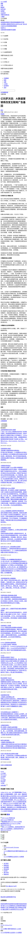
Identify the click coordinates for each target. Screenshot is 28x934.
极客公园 (14, 907)
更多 (8, 814)
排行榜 (10, 22)
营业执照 (3, 897)
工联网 (10, 907)
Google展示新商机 (9, 644)
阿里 (8, 695)
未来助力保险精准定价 (11, 597)
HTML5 (3, 642)
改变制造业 (7, 465)
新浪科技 (3, 904)
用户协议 (6, 872)
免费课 (2, 11)
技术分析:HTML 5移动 (10, 546)
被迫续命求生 (7, 680)
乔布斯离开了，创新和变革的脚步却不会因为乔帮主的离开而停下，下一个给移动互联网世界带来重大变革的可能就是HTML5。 (14, 550)
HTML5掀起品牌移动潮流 (11, 627)
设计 (10, 678)
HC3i (13, 847)
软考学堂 (21, 22)
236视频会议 (20, 907)
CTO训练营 (21, 856)
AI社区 (6, 84)
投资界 (13, 909)
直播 (14, 29)
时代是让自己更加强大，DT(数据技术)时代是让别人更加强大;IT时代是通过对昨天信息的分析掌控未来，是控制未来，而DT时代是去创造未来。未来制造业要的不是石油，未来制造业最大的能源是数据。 (14, 456)
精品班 (2, 7)
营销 (5, 448)
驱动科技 (23, 904)
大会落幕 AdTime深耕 (11, 467)
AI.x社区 (18, 928)
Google (2, 655)
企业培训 (3, 13)
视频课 (2, 22)
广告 (8, 678)
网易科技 (13, 904)
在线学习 (3, 28)
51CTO (6, 847)
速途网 (19, 905)
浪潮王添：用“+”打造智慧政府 (13, 490)
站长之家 (15, 905)
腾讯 (5, 695)
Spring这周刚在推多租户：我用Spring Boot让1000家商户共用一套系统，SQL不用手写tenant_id (13, 803)
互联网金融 (4, 595)
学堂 (2, 5)
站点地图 (6, 867)
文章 (2, 29)
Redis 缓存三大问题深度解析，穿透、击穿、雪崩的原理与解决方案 (14, 794)
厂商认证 (24, 24)
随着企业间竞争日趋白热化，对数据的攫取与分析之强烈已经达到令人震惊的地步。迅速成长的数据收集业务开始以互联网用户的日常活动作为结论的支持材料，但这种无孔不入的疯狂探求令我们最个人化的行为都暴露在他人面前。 (14, 702)
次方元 (17, 909)
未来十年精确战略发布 (11, 559)
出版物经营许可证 (11, 897)
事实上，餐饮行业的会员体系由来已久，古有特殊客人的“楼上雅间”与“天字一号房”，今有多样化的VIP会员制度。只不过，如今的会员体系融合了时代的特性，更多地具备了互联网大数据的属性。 (14, 616)
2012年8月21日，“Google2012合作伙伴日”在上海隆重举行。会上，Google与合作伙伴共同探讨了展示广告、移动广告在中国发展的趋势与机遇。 (14, 648)
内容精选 (6, 78)
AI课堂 (2, 16)
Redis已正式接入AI (13, 796)
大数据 (9, 448)
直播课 (17, 22)
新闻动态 (6, 865)
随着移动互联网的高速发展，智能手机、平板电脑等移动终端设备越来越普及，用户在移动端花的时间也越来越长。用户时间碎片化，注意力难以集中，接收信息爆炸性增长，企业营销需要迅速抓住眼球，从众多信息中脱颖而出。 (14, 633)
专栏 (12, 29)
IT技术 (2, 26)
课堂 (9, 29)
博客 (2, 3)
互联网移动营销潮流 (10, 642)
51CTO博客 (7, 851)
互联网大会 (4, 488)
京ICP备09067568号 (11, 886)
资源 (4, 29)
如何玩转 (8, 429)
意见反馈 (6, 869)
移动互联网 (4, 678)
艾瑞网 (11, 905)
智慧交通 (3, 740)
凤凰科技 (18, 904)
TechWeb (6, 905)
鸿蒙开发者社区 (5, 14)
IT (8, 725)
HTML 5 (3, 557)
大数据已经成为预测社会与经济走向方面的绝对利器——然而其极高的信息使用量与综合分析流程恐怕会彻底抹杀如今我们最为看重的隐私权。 (14, 746)
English (5, 870)
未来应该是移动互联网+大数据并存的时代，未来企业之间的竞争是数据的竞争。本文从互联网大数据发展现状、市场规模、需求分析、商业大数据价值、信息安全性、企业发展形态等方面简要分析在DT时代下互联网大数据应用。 (14, 537)
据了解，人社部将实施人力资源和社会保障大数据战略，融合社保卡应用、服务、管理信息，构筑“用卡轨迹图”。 (14, 757)
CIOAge (10, 847)
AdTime (9, 488)
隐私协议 (6, 874)
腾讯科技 (8, 904)
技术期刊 (6, 85)
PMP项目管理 (8, 26)
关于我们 (6, 863)
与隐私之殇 (7, 697)
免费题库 (14, 26)
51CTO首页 (4, 1)
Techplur (17, 847)
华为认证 (19, 24)
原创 (2, 110)
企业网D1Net (7, 909)
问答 (7, 29)
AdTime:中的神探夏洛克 (12, 511)
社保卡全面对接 (9, 753)
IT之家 (6, 907)
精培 (11, 856)
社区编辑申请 (4, 92)
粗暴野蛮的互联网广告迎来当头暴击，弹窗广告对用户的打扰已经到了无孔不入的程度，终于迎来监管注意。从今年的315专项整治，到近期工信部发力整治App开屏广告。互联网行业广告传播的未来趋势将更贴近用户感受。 (14, 685)
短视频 (14, 22)
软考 (10, 24)
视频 (5, 80)
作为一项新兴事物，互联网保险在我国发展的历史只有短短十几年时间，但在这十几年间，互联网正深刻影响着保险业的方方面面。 (14, 601)
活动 (5, 87)
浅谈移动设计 (7, 657)
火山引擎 (21, 909)
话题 (5, 82)
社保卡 (2, 765)
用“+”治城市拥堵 (9, 727)
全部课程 (3, 24)
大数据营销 (4, 421)
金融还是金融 (8, 578)
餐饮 (5, 625)
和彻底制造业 (10, 450)
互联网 (2, 448)
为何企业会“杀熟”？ (10, 712)
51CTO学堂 (7, 856)
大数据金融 (10, 595)
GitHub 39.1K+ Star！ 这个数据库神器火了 (12, 792)
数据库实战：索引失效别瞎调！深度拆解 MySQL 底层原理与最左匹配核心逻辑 (13, 807)
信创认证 (14, 24)
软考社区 (3, 9)
